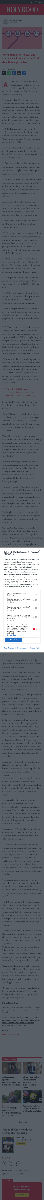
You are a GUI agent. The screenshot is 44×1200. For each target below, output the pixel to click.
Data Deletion (9, 648)
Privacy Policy (35, 648)
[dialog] (22, 600)
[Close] (39, 552)
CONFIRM (13, 640)
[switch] (35, 600)
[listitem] (22, 594)
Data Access (22, 648)
